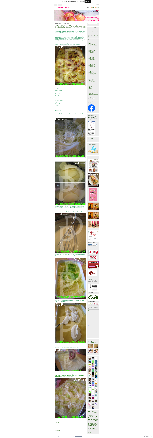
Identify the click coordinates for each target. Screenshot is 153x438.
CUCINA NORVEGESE (92, 66)
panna (94, 422)
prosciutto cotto (90, 427)
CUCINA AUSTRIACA (92, 50)
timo (89, 431)
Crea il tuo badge (90, 112)
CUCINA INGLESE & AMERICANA (93, 63)
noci (95, 420)
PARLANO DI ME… (92, 157)
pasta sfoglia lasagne (66, 27)
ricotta (72, 27)
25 (89, 35)
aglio (89, 411)
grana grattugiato (79, 26)
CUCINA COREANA (91, 52)
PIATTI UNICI (60, 26)
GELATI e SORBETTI (92, 79)
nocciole (93, 420)
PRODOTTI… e (91, 88)
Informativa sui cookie (78, 436)
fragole (93, 417)
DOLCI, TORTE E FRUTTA (93, 73)
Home (55, 4)
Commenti (97, 7)
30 (97, 35)
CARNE (90, 43)
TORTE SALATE (91, 92)
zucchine (89, 432)
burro (69, 26)
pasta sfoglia (96, 423)
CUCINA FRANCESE (92, 56)
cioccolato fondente (91, 415)
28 (94, 35)
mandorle (89, 420)
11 (89, 32)
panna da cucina (60, 27)
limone (96, 419)
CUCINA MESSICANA (92, 65)
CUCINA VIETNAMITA (92, 72)
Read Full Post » (57, 430)
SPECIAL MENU (91, 89)
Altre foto (89, 354)
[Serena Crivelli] (91, 111)
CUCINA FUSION (91, 57)
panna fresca (90, 423)
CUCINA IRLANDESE (92, 64)
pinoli (97, 424)
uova (91, 431)
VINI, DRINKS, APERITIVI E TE (93, 94)
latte (83, 26)
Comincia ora (87, 1)
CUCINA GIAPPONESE (92, 59)
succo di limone (92, 430)
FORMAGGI (90, 78)
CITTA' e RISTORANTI (92, 44)
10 (88, 32)
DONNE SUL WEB (91, 74)
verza (74, 27)
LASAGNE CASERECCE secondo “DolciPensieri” (67, 25)
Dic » (90, 36)
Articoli (93, 7)
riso (94, 427)
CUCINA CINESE (91, 51)
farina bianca (72, 26)
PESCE (90, 85)
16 (97, 32)
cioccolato (95, 413)
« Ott (88, 36)
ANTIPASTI (90, 42)
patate (70, 27)
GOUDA (76, 26)
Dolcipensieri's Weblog (62, 7)
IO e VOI (59, 4)
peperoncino (93, 424)
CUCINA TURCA (91, 71)
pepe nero (89, 424)
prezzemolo (92, 426)
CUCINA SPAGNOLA (92, 67)
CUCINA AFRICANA (91, 49)
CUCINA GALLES (91, 58)
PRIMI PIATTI (64, 26)
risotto (89, 428)
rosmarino (94, 428)
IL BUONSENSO (91, 80)
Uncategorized (91, 93)
